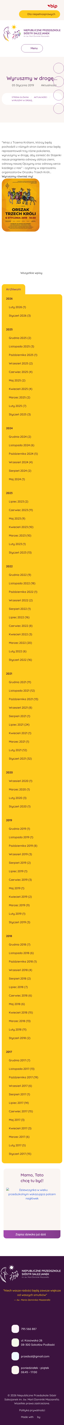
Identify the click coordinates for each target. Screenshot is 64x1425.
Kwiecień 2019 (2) (20, 896)
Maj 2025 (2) (17, 380)
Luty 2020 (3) (17, 798)
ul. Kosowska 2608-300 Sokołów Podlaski (38, 1342)
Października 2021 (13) (23, 699)
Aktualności (49, 85)
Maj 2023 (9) (17, 518)
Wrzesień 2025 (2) (21, 363)
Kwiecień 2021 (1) (20, 733)
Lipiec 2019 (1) (18, 871)
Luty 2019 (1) (17, 913)
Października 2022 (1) (23, 592)
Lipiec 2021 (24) (19, 724)
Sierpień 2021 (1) (19, 716)
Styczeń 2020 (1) (20, 806)
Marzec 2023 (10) (20, 535)
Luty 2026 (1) (17, 307)
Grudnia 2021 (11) (20, 682)
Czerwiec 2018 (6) (20, 995)
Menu (34, 48)
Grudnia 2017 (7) (19, 1060)
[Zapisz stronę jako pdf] (58, 95)
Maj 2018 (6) (17, 1004)
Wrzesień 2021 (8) (20, 707)
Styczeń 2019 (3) (19, 922)
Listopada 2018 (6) (21, 953)
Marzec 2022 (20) (20, 643)
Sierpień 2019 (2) (20, 862)
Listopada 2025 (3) (21, 346)
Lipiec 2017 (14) (19, 1103)
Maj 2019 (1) (16, 888)
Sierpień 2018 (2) (20, 978)
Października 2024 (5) (23, 453)
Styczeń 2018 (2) (19, 1038)
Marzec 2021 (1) (19, 741)
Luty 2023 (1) (17, 544)
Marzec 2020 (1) (19, 789)
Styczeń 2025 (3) (20, 414)
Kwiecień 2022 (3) (20, 634)
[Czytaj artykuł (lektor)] (58, 68)
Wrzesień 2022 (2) (21, 600)
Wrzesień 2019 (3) (20, 854)
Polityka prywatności (32, 1410)
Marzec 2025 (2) (19, 397)
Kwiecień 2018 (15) (21, 1012)
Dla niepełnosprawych (41, 14)
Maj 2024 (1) (17, 479)
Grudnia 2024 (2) (20, 436)
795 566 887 (28, 1329)
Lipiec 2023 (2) (18, 501)
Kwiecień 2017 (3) (20, 1128)
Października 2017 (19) (23, 1077)
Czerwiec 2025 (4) (21, 372)
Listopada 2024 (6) (21, 445)
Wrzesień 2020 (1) (20, 781)
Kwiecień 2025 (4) (20, 389)
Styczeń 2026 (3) (20, 315)
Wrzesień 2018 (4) (20, 970)
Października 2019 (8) (23, 845)
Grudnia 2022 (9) (20, 575)
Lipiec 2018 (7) (18, 987)
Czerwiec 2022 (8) (21, 626)
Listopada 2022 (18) (22, 583)
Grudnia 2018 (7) (19, 944)
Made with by (31, 1417)
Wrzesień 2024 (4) (21, 462)
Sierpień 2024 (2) (20, 470)
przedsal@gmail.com (35, 1356)
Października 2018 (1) (23, 961)
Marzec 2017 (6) (19, 1137)
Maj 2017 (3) (17, 1120)
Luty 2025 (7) (17, 406)
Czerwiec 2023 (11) (21, 510)
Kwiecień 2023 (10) (21, 527)
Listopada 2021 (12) (22, 690)
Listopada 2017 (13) (21, 1069)
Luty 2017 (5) (17, 1145)
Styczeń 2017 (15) (20, 1154)
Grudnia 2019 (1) (19, 828)
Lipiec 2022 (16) (19, 617)
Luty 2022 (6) (17, 651)
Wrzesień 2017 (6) (20, 1086)
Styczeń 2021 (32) (20, 758)
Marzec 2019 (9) (19, 905)
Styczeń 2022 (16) (20, 660)
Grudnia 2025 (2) (20, 338)
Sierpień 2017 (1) (19, 1094)
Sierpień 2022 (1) (20, 609)
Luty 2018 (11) (17, 1029)
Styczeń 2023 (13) (20, 552)
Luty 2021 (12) (18, 750)
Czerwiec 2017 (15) (21, 1111)
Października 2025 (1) (23, 355)
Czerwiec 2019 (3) (20, 879)
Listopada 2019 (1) (21, 837)
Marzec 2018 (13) (20, 1021)
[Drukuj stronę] (58, 81)
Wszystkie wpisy (31, 273)
